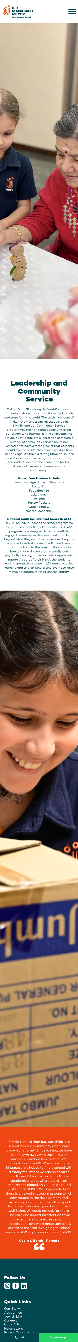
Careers (10, 1321)
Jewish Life (13, 1317)
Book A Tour (14, 1324)
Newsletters (13, 1329)
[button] (72, 11)
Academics (13, 1313)
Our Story (12, 1309)
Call (22, 1337)
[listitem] (39, 1193)
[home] (17, 11)
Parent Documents (19, 1333)
